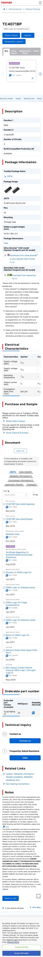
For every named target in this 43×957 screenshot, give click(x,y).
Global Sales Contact (15, 421)
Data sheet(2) (25, 472)
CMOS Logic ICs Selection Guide (20, 620)
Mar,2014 (10, 511)
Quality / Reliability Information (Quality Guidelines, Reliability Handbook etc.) (20, 777)
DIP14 (9, 176)
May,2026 (11, 679)
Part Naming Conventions (17, 784)
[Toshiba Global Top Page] (7, 2)
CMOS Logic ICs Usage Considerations (16, 603)
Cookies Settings (21, 947)
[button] (40, 2)
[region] (21, 937)
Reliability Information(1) (21, 476)
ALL (6, 51)
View (6, 243)
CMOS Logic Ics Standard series (20, 587)
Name (5, 491)
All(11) (13, 472)
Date (34, 494)
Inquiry (18, 98)
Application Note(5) (14, 484)
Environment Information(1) (21, 480)
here (7, 827)
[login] (38, 896)
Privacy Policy (13, 942)
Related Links (29, 98)
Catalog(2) (32, 484)
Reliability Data (12, 534)
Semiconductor (15, 9)
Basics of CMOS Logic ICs (17, 635)
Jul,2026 (10, 659)
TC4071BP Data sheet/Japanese (20, 504)
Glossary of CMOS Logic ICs (19, 572)
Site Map (36, 907)
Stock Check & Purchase (17, 432)
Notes (39, 98)
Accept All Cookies (21, 953)
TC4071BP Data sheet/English (19, 519)
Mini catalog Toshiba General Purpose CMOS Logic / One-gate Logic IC (20, 670)
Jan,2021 (10, 579)
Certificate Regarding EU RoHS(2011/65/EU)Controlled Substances (19, 555)
